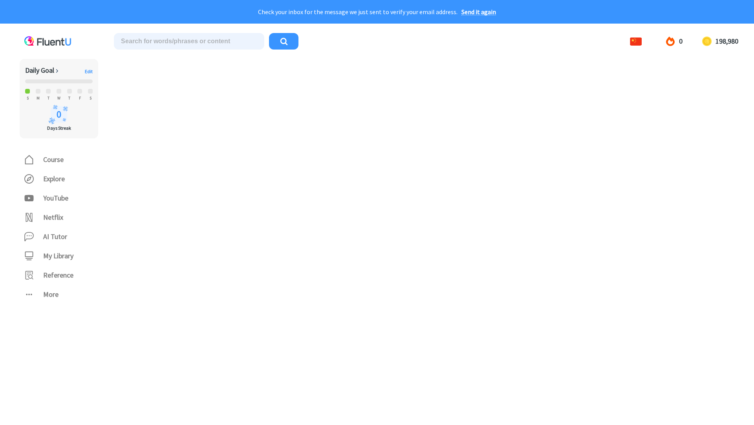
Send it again (478, 12)
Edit (89, 71)
